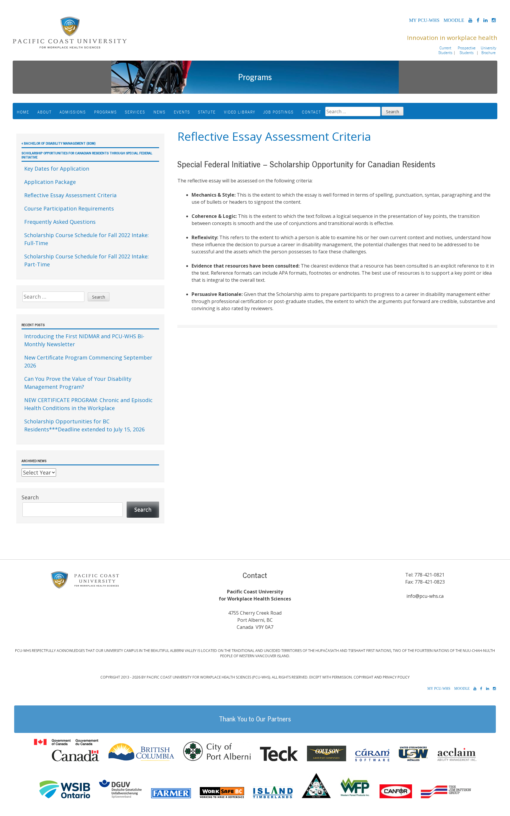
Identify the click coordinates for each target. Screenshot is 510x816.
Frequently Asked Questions (60, 221)
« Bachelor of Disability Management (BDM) (59, 143)
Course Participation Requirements (69, 208)
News (159, 112)
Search (30, 497)
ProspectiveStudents (466, 50)
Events (182, 112)
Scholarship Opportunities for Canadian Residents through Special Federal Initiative (87, 155)
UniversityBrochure (488, 50)
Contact (311, 112)
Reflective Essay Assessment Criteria (70, 195)
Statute (207, 112)
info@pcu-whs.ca (425, 596)
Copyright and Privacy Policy (382, 677)
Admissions (73, 112)
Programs (105, 112)
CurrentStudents (445, 50)
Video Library (239, 112)
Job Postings (278, 112)
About (44, 112)
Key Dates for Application (56, 168)
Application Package (50, 181)
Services (135, 112)
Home (23, 112)
